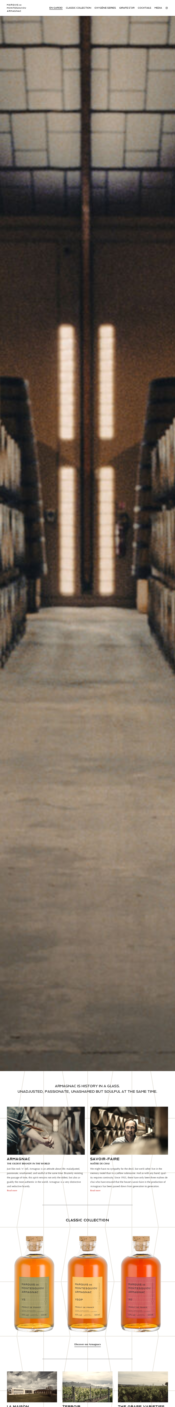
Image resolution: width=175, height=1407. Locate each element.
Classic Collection (78, 7)
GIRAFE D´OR (127, 7)
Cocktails (144, 7)
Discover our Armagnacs (87, 1344)
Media (158, 7)
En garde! (56, 7)
